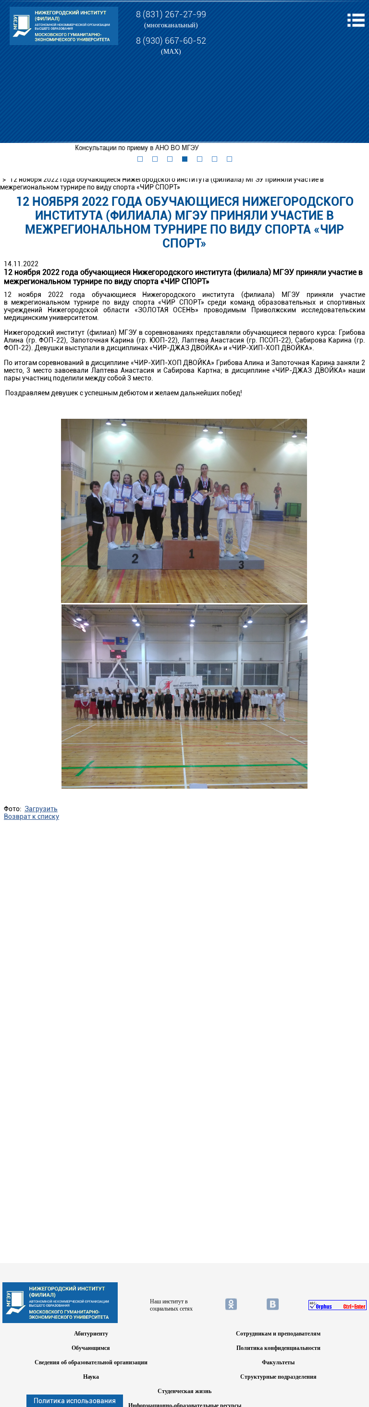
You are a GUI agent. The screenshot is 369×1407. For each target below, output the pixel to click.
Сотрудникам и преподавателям (278, 1333)
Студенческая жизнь (184, 1391)
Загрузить (41, 809)
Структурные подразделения (278, 1376)
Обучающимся (91, 1348)
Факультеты (278, 1362)
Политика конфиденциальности (278, 1348)
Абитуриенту (91, 1333)
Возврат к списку (31, 816)
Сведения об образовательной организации (91, 1362)
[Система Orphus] (337, 1305)
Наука (91, 1376)
